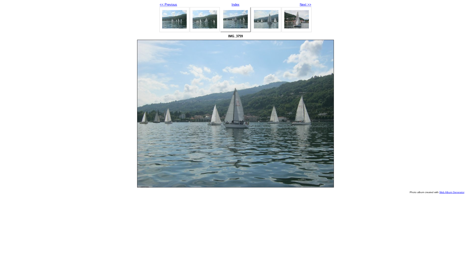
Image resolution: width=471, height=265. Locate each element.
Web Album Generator (451, 192)
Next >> (305, 4)
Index (235, 4)
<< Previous (168, 4)
